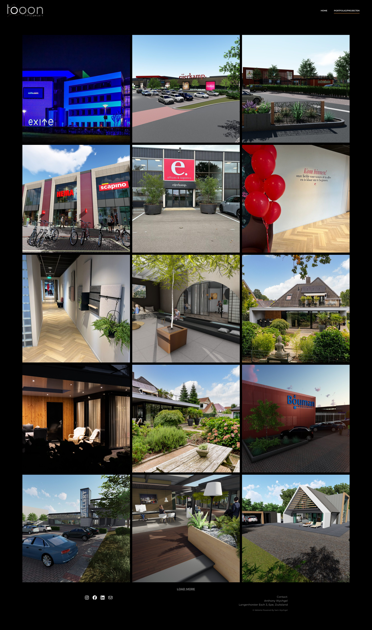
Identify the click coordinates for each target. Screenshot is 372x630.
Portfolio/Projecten (347, 10)
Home (324, 10)
